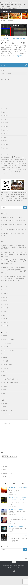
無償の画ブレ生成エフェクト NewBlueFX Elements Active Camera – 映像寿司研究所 (13, 271)
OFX (12, 159)
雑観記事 (5, 357)
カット (8, 161)
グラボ (13, 163)
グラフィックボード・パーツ (10, 382)
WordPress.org (6, 414)
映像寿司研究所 (6, 11)
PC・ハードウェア (7, 364)
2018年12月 (6, 133)
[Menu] (26, 11)
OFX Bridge (15, 159)
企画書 (5, 171)
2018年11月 (6, 137)
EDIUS (12, 157)
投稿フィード (6, 407)
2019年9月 (5, 119)
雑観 (11, 174)
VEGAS (21, 159)
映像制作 (18, 172)
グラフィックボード (8, 163)
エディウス (24, 159)
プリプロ (10, 169)
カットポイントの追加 (14, 161)
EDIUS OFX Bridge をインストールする (12, 260)
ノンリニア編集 (7, 167)
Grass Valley (5, 455)
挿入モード (12, 171)
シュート (16, 163)
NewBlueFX (8, 159)
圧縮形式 (8, 171)
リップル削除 (18, 169)
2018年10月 (6, 141)
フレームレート (22, 167)
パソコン (12, 167)
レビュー (5, 354)
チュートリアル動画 (9, 165)
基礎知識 (23, 38)
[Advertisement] (14, 90)
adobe (2, 157)
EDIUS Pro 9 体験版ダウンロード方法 (12, 245)
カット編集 (21, 161)
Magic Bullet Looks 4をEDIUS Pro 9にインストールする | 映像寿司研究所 (14, 261)
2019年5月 (5, 126)
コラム (4, 393)
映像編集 (22, 171)
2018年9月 (5, 144)
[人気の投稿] (14, 483)
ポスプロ (18, 38)
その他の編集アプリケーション (11, 379)
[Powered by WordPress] (8, 567)
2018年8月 (5, 148)
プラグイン (5, 170)
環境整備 (5, 389)
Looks (18, 157)
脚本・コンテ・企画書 (8, 339)
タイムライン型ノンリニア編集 (13, 43)
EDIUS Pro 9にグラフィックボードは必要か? (14, 220)
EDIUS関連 (3, 38)
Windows (5, 371)
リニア (22, 169)
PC (18, 159)
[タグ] (22, 483)
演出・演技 (5, 361)
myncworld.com (6, 459)
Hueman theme (21, 567)
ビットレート (16, 167)
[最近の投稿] (5, 483)
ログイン (5, 403)
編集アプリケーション (5, 174)
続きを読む (19, 56)
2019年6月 (5, 123)
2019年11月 (6, 112)
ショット (20, 163)
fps (16, 157)
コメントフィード (7, 410)
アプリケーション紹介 (8, 350)
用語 (25, 171)
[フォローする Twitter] (26, 65)
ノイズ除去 (22, 165)
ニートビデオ (17, 165)
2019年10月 (6, 115)
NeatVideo (3, 159)
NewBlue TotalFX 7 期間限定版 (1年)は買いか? (14, 229)
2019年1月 (5, 130)
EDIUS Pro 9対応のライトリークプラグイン (14, 217)
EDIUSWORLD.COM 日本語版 (9, 457)
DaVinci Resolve (6, 157)
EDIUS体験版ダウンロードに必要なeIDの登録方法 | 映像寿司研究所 (13, 247)
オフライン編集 (11, 38)
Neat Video (21, 157)
